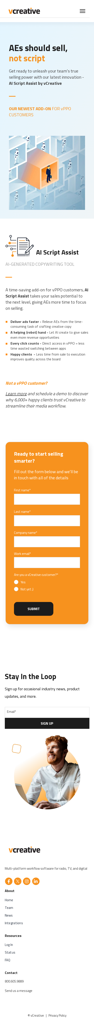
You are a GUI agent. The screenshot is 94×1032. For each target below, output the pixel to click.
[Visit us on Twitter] (17, 881)
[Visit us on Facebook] (8, 881)
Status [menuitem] (10, 952)
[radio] (23, 582)
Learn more (16, 393)
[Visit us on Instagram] (26, 881)
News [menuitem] (9, 915)
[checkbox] (23, 585)
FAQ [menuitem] (7, 960)
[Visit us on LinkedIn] (36, 881)
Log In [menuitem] (9, 944)
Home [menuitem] (9, 900)
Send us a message (18, 990)
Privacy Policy (57, 1015)
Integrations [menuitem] (14, 923)
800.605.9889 (14, 981)
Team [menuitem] (9, 907)
